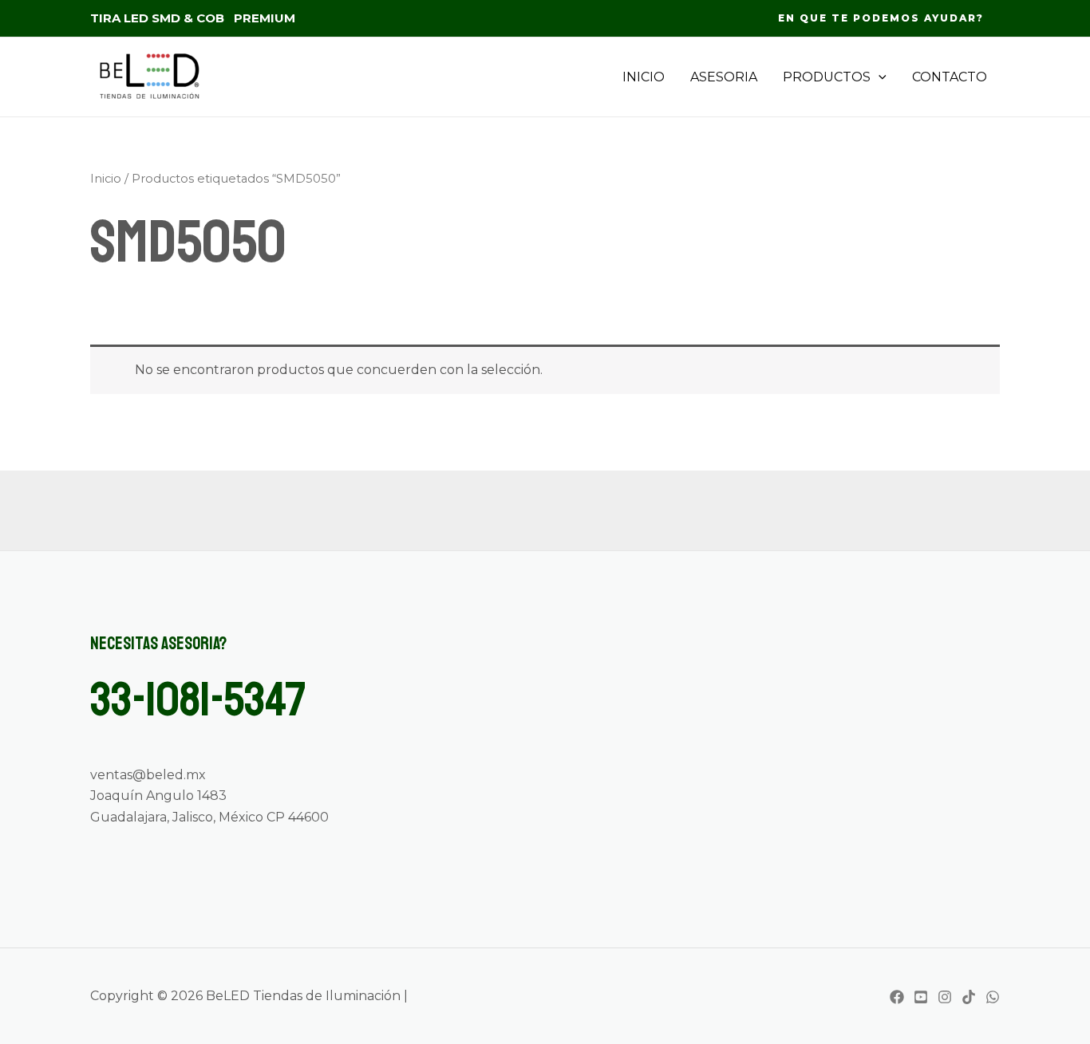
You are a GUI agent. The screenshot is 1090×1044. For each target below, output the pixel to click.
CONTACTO (949, 77)
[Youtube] (921, 997)
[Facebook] (897, 997)
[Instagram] (945, 997)
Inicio (105, 178)
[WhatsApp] (992, 997)
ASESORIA (723, 77)
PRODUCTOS (827, 77)
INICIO (643, 77)
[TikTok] (969, 997)
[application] (879, 77)
